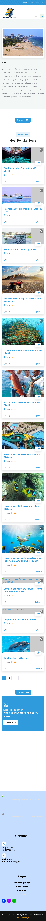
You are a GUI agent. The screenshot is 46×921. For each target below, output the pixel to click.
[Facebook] (4, 901)
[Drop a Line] (4, 843)
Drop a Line (7, 847)
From (8, 175)
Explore (37, 181)
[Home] (10, 12)
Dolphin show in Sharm (15, 658)
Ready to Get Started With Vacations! (27, 817)
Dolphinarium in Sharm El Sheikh (20, 619)
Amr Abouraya (23, 918)
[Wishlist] (41, 150)
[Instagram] (9, 901)
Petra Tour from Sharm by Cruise (20, 249)
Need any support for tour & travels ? (27, 799)
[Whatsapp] (14, 901)
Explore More (10, 722)
